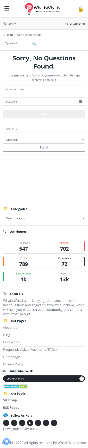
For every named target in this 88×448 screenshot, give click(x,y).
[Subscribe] (81, 378)
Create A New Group (44, 194)
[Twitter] (14, 423)
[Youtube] (30, 423)
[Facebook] (6, 423)
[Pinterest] (46, 423)
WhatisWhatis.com (72, 442)
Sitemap (10, 400)
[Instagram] (38, 423)
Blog (6, 335)
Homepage (11, 357)
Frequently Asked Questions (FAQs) (30, 349)
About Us (10, 327)
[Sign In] (81, 8)
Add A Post (44, 178)
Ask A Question (75, 24)
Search (12, 24)
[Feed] (54, 423)
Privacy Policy (13, 364)
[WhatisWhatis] (43, 8)
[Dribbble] (22, 423)
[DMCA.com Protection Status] (15, 386)
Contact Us (11, 342)
